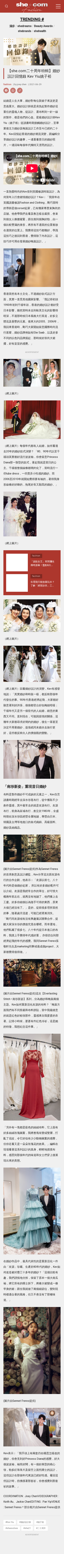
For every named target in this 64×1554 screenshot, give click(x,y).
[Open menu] (58, 6)
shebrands (24, 31)
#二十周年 (41, 1528)
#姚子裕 (40, 1522)
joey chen (21, 84)
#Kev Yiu (9, 1522)
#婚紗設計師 (25, 1522)
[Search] (6, 6)
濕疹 (12, 26)
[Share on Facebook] (6, 90)
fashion (7, 84)
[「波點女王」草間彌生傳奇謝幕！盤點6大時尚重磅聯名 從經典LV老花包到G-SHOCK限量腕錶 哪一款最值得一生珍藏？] (17, 562)
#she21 (27, 1528)
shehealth (40, 31)
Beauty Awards (43, 26)
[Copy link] (20, 90)
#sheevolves (11, 1528)
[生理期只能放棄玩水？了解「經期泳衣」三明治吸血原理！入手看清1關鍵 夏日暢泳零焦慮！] (17, 583)
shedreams (24, 26)
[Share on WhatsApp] (13, 90)
